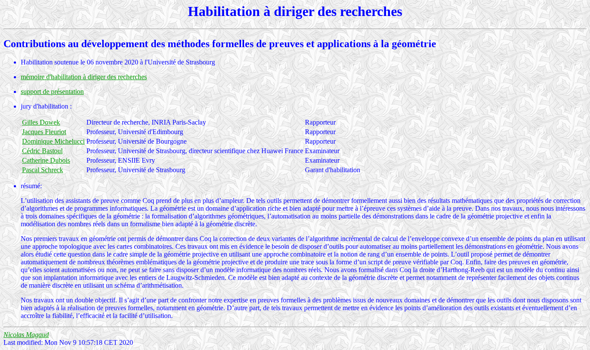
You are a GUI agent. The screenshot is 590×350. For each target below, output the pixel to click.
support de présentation (52, 91)
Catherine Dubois (46, 160)
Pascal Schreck (42, 169)
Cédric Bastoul (42, 150)
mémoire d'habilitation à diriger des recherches (84, 76)
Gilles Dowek (41, 122)
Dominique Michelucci (53, 141)
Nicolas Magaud (26, 334)
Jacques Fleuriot (44, 131)
